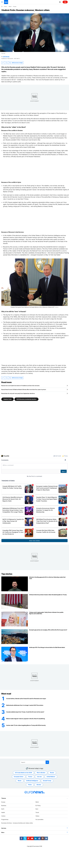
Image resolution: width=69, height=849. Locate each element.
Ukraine (39, 784)
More (2, 832)
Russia (14, 6)
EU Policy (38, 805)
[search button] (47, 762)
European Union (18, 776)
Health (3, 812)
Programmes (4, 819)
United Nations (51, 776)
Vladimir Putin (7, 399)
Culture (3, 816)
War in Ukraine (41, 772)
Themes (3, 798)
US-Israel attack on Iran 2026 (23, 772)
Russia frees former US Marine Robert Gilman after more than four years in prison (23, 389)
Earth (2, 809)
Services (3, 828)
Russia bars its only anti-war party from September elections (18, 393)
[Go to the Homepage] (6, 2)
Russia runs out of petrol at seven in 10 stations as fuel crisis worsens (20, 385)
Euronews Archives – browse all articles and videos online (17, 823)
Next (37, 809)
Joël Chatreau (6, 56)
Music (19, 780)
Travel (37, 812)
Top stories (6, 574)
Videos (37, 816)
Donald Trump (47, 780)
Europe (3, 802)
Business (3, 805)
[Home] (1, 6)
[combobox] (34, 762)
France (30, 776)
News (5, 6)
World (10, 6)
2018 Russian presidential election (26, 399)
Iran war (39, 776)
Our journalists (39, 819)
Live (65, 2)
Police (30, 784)
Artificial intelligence (32, 780)
